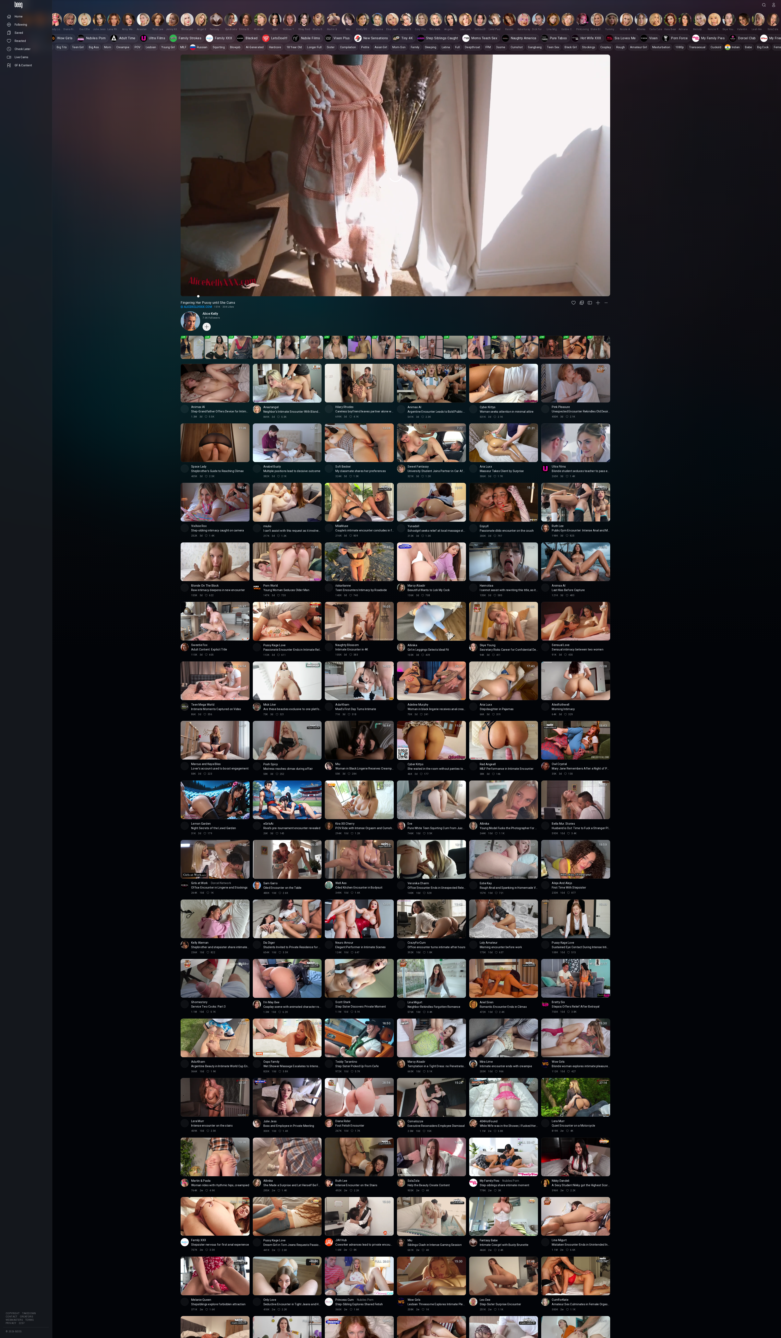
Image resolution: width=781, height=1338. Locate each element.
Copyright (13, 1313)
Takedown (29, 1313)
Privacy (11, 1323)
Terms (29, 1319)
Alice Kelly (210, 314)
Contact (11, 1316)
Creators (26, 1316)
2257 (22, 1323)
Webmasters (14, 1319)
